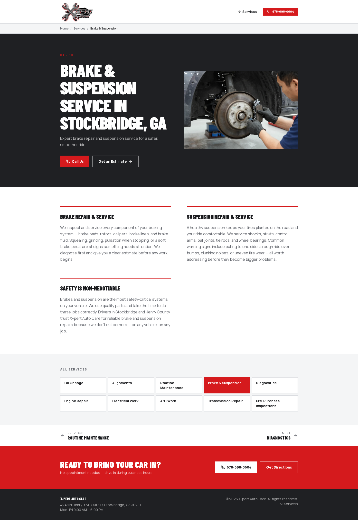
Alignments (122, 382)
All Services (289, 503)
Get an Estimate (112, 161)
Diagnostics (266, 382)
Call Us (78, 161)
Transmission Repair (225, 401)
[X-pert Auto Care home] (79, 11)
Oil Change (73, 382)
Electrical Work (125, 401)
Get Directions (279, 467)
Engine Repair (76, 401)
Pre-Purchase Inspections (268, 403)
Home (64, 28)
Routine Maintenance (171, 385)
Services (249, 11)
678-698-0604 (283, 12)
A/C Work (168, 401)
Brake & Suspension (225, 382)
